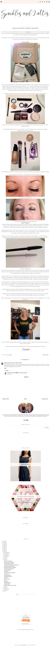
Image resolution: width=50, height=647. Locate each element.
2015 (4, 550)
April (5, 586)
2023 (4, 541)
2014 (4, 551)
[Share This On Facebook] (42, 354)
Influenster (28, 31)
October (5, 554)
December (6, 552)
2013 (4, 590)
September (6, 555)
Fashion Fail (6, 581)
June (5, 558)
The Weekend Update (8, 576)
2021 (4, 543)
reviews (10, 354)
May (5, 559)
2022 (4, 542)
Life (7, 354)
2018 (4, 546)
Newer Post (5, 398)
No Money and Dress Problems (9, 572)
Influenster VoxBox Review (9, 568)
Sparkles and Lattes (11, 372)
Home (25, 398)
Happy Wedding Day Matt (8, 563)
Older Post (45, 398)
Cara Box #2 (6, 571)
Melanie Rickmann (8, 362)
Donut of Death (7, 578)
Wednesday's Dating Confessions (10, 567)
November (6, 553)
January (5, 589)
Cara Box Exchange (7, 575)
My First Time (6, 573)
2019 (4, 545)
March (5, 587)
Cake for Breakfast (7, 569)
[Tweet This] (44, 354)
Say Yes (5, 580)
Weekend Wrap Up (7, 582)
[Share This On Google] (48, 354)
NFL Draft (6, 577)
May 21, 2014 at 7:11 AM (17, 362)
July (5, 557)
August (5, 556)
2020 (4, 544)
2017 (4, 547)
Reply (5, 368)
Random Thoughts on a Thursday (10, 585)
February (6, 588)
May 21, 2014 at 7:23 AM (22, 372)
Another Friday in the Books (9, 562)
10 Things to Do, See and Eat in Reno (25, 496)
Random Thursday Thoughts (9, 566)
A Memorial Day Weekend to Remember (11, 564)
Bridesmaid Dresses (25, 464)
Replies (6, 370)
